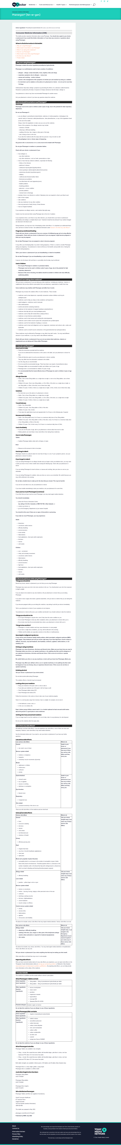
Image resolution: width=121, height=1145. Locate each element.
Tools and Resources (46, 5)
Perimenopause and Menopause (79, 5)
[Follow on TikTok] (107, 1)
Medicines (32, 5)
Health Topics (60, 5)
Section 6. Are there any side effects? (60, 227)
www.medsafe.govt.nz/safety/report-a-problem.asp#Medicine (31, 966)
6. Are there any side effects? (23, 56)
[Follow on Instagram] (104, 1)
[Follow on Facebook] (101, 1)
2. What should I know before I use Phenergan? (28, 47)
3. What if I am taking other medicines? (26, 50)
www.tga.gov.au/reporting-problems (47, 964)
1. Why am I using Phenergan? (24, 45)
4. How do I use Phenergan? (23, 51)
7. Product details (20, 57)
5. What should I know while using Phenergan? (28, 54)
